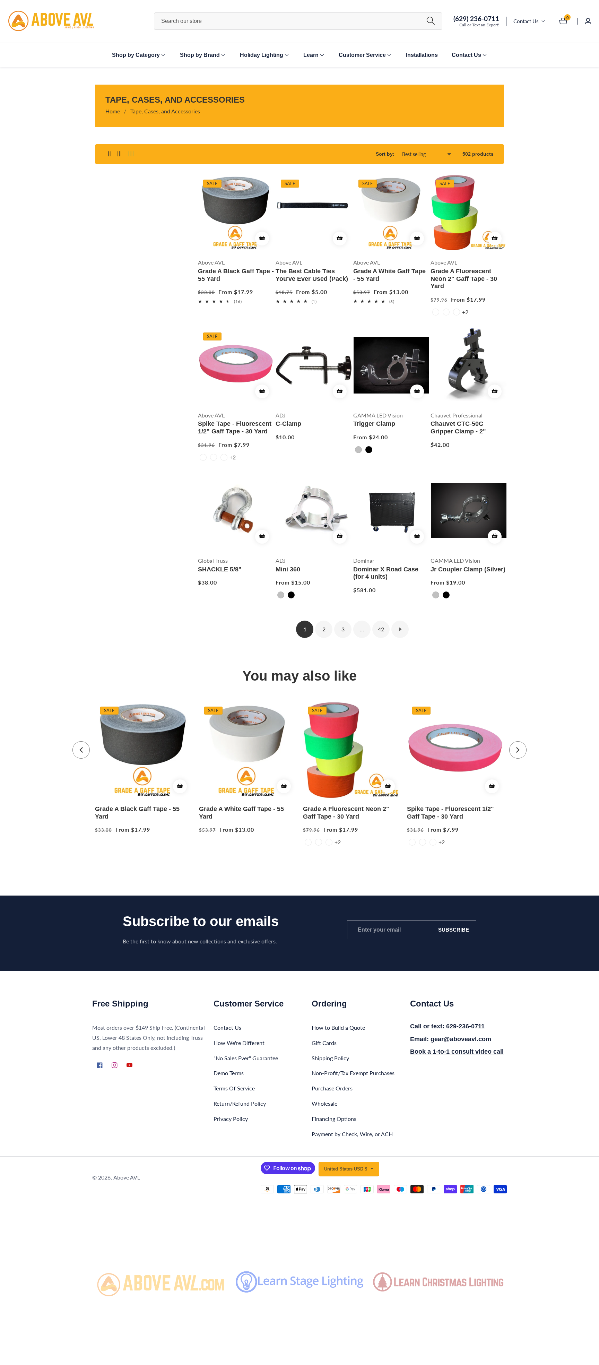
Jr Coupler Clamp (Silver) (468, 568)
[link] (161, 1282)
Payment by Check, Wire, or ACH (352, 1133)
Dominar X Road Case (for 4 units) (385, 572)
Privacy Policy (231, 1118)
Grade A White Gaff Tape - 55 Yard (389, 275)
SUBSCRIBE (453, 930)
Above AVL (126, 1177)
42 (381, 628)
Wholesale (324, 1103)
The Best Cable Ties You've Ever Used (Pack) (312, 275)
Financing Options (334, 1118)
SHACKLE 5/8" (220, 568)
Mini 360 (288, 568)
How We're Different (239, 1042)
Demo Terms (229, 1073)
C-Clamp (288, 423)
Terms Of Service (234, 1088)
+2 (465, 312)
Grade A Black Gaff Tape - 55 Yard (236, 275)
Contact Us (526, 21)
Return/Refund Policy (240, 1103)
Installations (422, 55)
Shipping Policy (330, 1057)
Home (112, 111)
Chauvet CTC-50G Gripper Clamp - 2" (458, 427)
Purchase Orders (332, 1088)
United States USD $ (346, 1169)
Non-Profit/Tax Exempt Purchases (353, 1073)
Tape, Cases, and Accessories (165, 111)
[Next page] (400, 629)
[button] (136, 55)
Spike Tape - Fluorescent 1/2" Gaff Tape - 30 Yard (234, 427)
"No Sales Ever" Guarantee (246, 1057)
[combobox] (298, 21)
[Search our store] (430, 21)
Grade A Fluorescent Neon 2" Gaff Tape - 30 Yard (464, 279)
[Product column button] (109, 154)
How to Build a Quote (338, 1027)
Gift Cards (324, 1042)
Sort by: (385, 154)
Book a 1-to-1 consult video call (457, 1051)
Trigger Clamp (374, 423)
